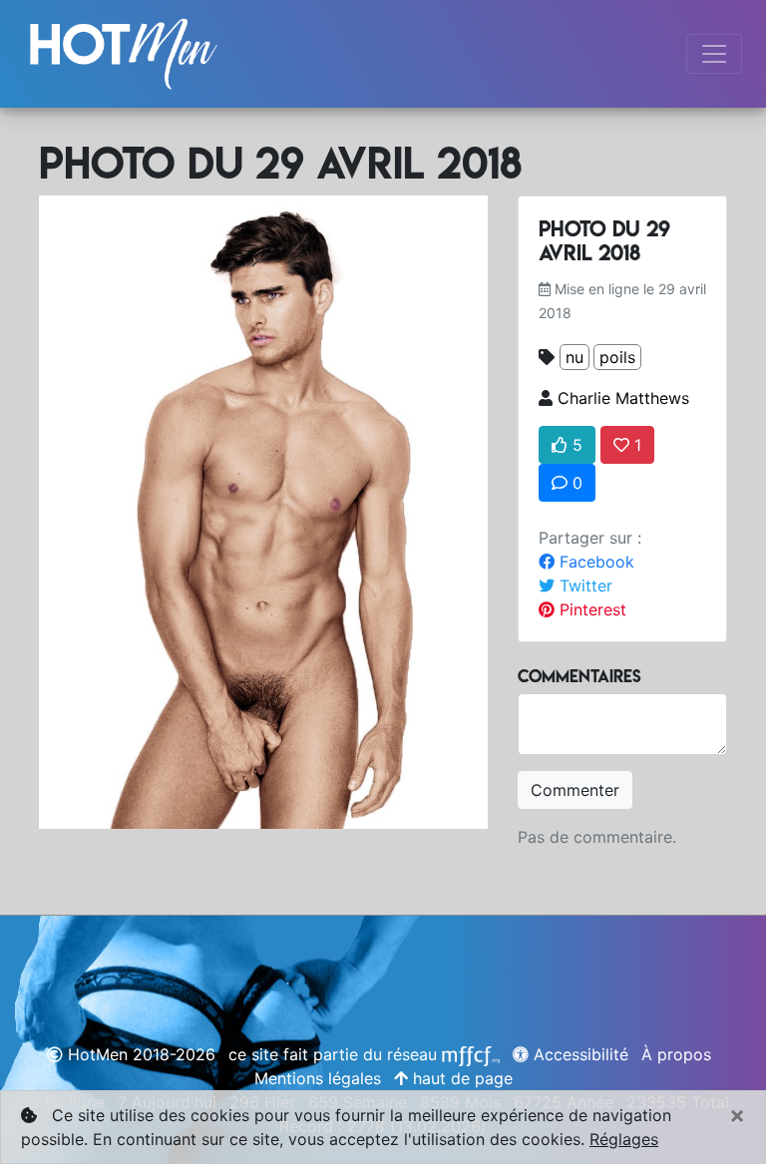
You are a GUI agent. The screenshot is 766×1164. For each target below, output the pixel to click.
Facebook (594, 562)
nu (574, 357)
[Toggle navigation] (714, 54)
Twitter (583, 585)
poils (617, 357)
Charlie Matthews (623, 398)
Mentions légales (317, 1078)
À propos (676, 1054)
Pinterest (590, 609)
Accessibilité (578, 1054)
